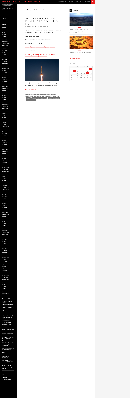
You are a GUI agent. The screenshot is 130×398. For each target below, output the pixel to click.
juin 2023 (4, 93)
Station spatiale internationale (39, 98)
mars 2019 (4, 182)
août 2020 (4, 153)
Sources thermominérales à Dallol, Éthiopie (80, 52)
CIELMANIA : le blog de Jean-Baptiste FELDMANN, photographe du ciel (8, 339)
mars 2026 (4, 36)
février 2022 (4, 120)
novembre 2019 (5, 167)
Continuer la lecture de (32, 89)
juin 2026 (4, 30)
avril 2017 (4, 223)
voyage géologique (31, 99)
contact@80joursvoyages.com (33, 47)
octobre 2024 (5, 66)
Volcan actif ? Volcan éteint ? (7, 315)
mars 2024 (4, 77)
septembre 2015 (5, 257)
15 (87, 73)
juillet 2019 (4, 174)
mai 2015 (4, 264)
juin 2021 (4, 135)
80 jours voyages (30, 94)
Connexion (4, 377)
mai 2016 (4, 243)
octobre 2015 (5, 255)
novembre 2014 (5, 275)
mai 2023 (4, 95)
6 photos (79, 27)
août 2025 (4, 48)
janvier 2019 (4, 185)
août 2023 (4, 90)
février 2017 (4, 227)
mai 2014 (4, 284)
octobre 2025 (5, 45)
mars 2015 (4, 268)
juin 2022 (4, 113)
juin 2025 (4, 52)
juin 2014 (4, 282)
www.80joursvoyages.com (48, 47)
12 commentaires (81, 54)
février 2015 (4, 270)
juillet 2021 (4, 133)
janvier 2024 (4, 81)
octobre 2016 (5, 234)
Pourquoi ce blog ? (79, 1)
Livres (3, 15)
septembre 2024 (5, 68)
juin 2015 (4, 263)
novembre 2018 (5, 189)
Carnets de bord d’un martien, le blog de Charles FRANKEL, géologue (8, 333)
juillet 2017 (4, 218)
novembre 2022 (5, 106)
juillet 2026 (4, 29)
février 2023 (4, 101)
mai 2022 (4, 115)
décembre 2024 (5, 63)
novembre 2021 (5, 126)
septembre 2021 (5, 129)
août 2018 (4, 194)
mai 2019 (4, 178)
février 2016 (4, 248)
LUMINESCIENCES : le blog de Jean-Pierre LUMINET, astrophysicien (8, 356)
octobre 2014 (5, 277)
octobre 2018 (5, 191)
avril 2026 (4, 34)
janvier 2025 (4, 61)
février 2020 (4, 162)
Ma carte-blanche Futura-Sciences (65, 1)
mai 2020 (4, 158)
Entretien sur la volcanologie (7, 313)
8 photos (79, 50)
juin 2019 (4, 176)
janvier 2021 (4, 144)
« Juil (71, 82)
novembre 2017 (5, 210)
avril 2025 (4, 56)
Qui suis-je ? (87, 1)
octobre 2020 (5, 149)
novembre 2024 (5, 65)
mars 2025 (4, 57)
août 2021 (4, 131)
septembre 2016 (5, 236)
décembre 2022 (5, 104)
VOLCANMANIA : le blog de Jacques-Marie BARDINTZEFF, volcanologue (24, 2)
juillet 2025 (4, 50)
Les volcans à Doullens (6, 322)
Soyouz (28, 98)
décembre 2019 (5, 165)
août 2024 (4, 70)
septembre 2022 (5, 110)
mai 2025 (4, 54)
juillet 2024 (4, 72)
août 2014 (4, 281)
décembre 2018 (5, 187)
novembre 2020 (5, 147)
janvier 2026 (4, 39)
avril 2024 (4, 75)
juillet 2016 (4, 239)
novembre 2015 (5, 254)
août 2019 (4, 173)
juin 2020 (4, 156)
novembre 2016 (5, 232)
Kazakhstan (49, 96)
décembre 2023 (5, 83)
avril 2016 (4, 245)
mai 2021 (4, 137)
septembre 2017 (5, 214)
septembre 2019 (5, 171)
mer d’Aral (56, 96)
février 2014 (4, 290)
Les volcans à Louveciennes (7, 320)
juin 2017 (4, 219)
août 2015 (4, 259)
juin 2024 (4, 74)
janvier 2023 (4, 102)
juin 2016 (4, 241)
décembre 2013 (5, 293)
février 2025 (4, 59)
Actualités (28, 15)
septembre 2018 (5, 192)
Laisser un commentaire (42, 26)
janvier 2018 (4, 207)
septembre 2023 (5, 88)
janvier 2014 (4, 291)
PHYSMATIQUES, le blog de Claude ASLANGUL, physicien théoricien (8, 367)
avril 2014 (4, 286)
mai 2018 (4, 200)
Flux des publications (6, 379)
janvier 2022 (4, 122)
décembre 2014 (5, 273)
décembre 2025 (5, 41)
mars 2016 (4, 246)
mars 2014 (4, 288)
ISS (43, 96)
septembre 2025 (5, 47)
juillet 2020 (4, 155)
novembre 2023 (5, 84)
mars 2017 (4, 225)
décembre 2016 (5, 230)
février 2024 (4, 79)
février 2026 (4, 38)
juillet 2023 (4, 92)
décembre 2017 (5, 209)
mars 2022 (4, 119)
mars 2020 (4, 160)
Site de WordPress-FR (6, 382)
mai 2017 (4, 221)
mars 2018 (4, 203)
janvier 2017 (4, 228)
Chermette (53, 94)
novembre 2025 (5, 43)
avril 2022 (4, 117)
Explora (3, 352)
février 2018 (4, 205)
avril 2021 (4, 138)
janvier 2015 (4, 272)
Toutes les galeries (75, 58)
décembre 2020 (5, 146)
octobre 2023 (5, 86)
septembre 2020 (5, 151)
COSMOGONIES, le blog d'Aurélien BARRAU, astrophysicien (8, 344)
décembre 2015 (5, 252)
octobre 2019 (5, 169)
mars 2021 (4, 140)
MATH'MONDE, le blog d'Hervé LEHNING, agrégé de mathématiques (8, 362)
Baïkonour (38, 94)
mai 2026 (4, 32)
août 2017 (4, 216)
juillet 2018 (4, 196)
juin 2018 (4, 198)
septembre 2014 (5, 279)
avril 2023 (4, 97)
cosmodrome (30, 96)
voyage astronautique (54, 98)
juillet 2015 (4, 261)
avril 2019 (4, 180)
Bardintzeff (46, 94)
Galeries (75, 10)
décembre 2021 (5, 124)
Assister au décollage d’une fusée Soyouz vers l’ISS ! (41, 21)
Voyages (33, 15)
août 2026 (4, 27)
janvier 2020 (4, 164)
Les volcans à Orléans (6, 324)
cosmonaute (38, 96)
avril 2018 (4, 201)
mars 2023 (4, 99)
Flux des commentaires (6, 381)
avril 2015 (4, 266)
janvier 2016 (4, 250)
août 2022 (4, 111)
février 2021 (4, 142)
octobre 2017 (5, 212)
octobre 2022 (5, 108)
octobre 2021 (5, 128)
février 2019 (4, 183)
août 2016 (4, 237)
